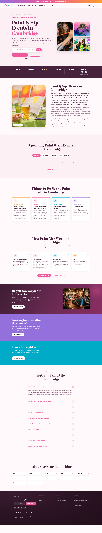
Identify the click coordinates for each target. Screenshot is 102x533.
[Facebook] (18, 508)
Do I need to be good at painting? (36, 412)
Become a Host (58, 275)
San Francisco (67, 516)
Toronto (40, 516)
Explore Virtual (18, 358)
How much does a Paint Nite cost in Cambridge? (39, 401)
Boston (22, 516)
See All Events (50, 169)
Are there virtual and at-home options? (37, 435)
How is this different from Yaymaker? (37, 440)
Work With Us (41, 5)
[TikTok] (25, 508)
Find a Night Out (44, 275)
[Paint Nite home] (8, 5)
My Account (60, 503)
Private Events (31, 5)
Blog (40, 500)
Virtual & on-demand (64, 155)
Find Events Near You (20, 54)
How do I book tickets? (33, 429)
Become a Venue (18, 306)
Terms (78, 522)
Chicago (21, 517)
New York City (28, 516)
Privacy (82, 522)
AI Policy (86, 522)
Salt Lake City (34, 516)
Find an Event (21, 5)
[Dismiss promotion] (100, 1)
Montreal (85, 516)
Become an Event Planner (80, 500)
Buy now (64, 1)
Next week (54, 155)
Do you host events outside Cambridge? (37, 446)
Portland (17, 517)
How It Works (35, 54)
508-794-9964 (19, 512)
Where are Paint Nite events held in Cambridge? (39, 407)
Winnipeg (54, 516)
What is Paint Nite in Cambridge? (36, 387)
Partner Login (77, 505)
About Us (41, 498)
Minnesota (25, 14)
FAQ (58, 498)
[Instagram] (15, 508)
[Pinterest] (21, 508)
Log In (89, 5)
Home (13, 14)
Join (95, 5)
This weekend (45, 155)
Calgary (49, 516)
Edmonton (45, 516)
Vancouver (73, 516)
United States (18, 14)
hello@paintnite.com (33, 512)
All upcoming (36, 155)
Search (39, 49)
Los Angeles (60, 516)
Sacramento (79, 516)
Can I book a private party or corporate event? (39, 423)
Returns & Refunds (61, 500)
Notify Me (30, 503)
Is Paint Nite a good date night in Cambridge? (39, 418)
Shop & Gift (50, 5)
